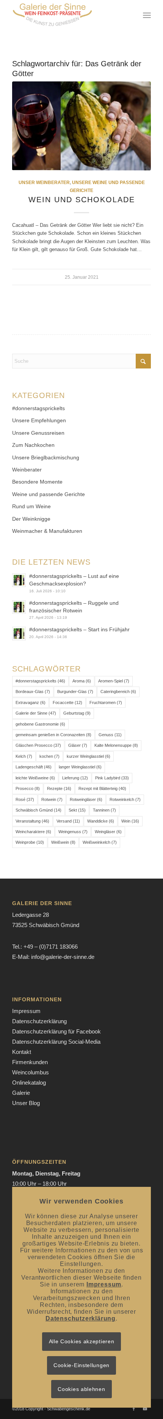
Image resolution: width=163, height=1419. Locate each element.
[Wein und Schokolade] (81, 125)
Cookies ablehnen (81, 1389)
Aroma (81, 681)
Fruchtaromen (105, 702)
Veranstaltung (32, 821)
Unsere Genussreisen (38, 433)
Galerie (21, 1093)
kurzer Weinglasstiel (88, 756)
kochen (49, 756)
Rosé (25, 799)
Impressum (26, 1011)
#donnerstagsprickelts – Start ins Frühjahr (79, 629)
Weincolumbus (30, 1072)
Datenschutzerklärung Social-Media (56, 1041)
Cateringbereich (118, 691)
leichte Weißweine (35, 778)
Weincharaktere (33, 831)
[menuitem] (147, 15)
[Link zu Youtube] (145, 1408)
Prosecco (28, 788)
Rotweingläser (86, 799)
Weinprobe (30, 842)
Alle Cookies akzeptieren (81, 1341)
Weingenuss (73, 831)
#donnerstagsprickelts (38, 408)
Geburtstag (77, 713)
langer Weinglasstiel (80, 767)
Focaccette (67, 702)
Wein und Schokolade (81, 199)
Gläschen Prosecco (38, 745)
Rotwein (52, 799)
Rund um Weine (31, 506)
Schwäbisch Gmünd (38, 810)
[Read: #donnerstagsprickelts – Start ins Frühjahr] (19, 633)
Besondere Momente (37, 482)
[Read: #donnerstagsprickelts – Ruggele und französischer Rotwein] (19, 607)
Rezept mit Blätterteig (102, 788)
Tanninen (104, 810)
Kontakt (21, 1052)
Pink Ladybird (112, 778)
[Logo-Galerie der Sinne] (67, 15)
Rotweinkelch (125, 799)
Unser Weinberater (44, 182)
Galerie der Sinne (36, 713)
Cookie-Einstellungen (81, 1365)
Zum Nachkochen (33, 445)
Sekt (77, 810)
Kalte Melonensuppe (116, 745)
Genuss (110, 734)
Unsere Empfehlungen (39, 420)
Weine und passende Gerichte (48, 494)
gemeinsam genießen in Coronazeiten (53, 734)
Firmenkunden (30, 1062)
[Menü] (147, 15)
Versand (68, 821)
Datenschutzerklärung (39, 1021)
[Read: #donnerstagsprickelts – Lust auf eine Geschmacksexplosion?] (19, 580)
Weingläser (108, 831)
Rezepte (59, 788)
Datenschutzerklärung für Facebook (56, 1031)
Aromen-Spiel (113, 681)
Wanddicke (100, 821)
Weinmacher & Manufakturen (47, 531)
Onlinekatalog (29, 1082)
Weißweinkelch (100, 842)
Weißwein (63, 842)
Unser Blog (26, 1103)
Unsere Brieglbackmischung (45, 457)
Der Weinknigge (31, 519)
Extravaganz (30, 702)
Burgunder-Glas (75, 691)
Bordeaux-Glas (33, 691)
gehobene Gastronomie (40, 724)
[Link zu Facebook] (133, 1408)
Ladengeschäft (34, 767)
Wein (130, 821)
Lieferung (75, 778)
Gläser (77, 745)
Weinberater (27, 470)
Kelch (24, 756)
